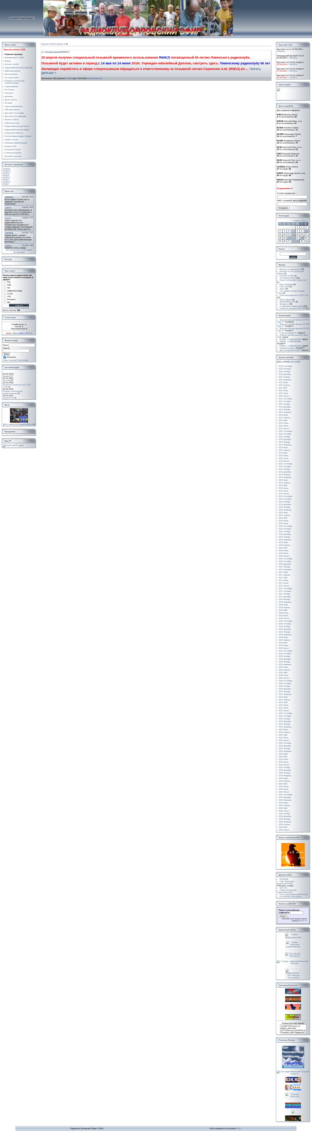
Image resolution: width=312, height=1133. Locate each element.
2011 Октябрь (285, 401)
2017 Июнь (284, 580)
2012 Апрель (284, 418)
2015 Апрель (284, 515)
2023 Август (284, 765)
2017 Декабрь (285, 597)
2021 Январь (284, 691)
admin (8, 333)
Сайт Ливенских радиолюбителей (285, 882)
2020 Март (283, 667)
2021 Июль (284, 708)
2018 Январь (284, 599)
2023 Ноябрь (284, 767)
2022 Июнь (284, 738)
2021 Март (283, 697)
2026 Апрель (284, 824)
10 (306, 231)
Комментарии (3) (95, 78)
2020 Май (283, 672)
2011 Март (283, 382)
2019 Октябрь (285, 653)
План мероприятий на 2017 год (294, 295)
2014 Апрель (284, 483)
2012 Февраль (285, 412)
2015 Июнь (284, 521)
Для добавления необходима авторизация (19, 251)
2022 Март (283, 729)
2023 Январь (284, 748)
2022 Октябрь (285, 743)
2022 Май (283, 735)
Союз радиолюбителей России (293, 894)
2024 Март (283, 778)
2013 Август (284, 461)
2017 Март (283, 572)
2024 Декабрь (285, 797)
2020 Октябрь (285, 683)
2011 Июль (283, 393)
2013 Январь (284, 442)
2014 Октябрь (285, 499)
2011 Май (283, 388)
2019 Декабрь (285, 659)
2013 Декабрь (285, 472)
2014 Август (284, 493)
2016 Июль (284, 553)
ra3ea (14, 333)
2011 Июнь (283, 390)
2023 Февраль (285, 751)
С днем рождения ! (292, 333)
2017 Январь (284, 567)
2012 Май (283, 420)
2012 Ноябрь (284, 437)
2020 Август (284, 678)
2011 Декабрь (285, 407)
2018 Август (284, 618)
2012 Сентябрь (285, 431)
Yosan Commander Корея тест (293, 280)
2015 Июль (284, 523)
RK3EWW (284, 879)
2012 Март (283, 415)
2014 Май (283, 485)
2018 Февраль (285, 602)
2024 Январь (284, 773)
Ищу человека (286, 284)
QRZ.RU (283, 888)
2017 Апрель (284, 575)
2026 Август (284, 830)
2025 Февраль (285, 800)
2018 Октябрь (285, 624)
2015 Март (283, 512)
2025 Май (283, 808)
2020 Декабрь (285, 689)
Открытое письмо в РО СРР (293, 308)
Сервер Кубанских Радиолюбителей (286, 891)
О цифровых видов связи (291, 306)
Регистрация (22, 360)
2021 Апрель (284, 700)
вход (92, 13)
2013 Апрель (284, 450)
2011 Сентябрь (285, 399)
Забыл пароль (9, 360)
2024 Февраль (285, 775)
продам (6, 376)
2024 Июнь (284, 786)
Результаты (8, 308)
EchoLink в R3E (287, 276)
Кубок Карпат (286, 299)
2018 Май (283, 610)
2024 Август (284, 792)
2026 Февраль (285, 822)
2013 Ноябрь (284, 469)
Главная (44, 44)
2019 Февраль (285, 634)
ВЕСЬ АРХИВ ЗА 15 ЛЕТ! (289, 362)
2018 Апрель (284, 607)
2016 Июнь (284, 550)
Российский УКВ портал (290, 896)
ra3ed (20, 333)
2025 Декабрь (285, 816)
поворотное (8, 398)
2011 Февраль (285, 380)
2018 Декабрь (285, 629)
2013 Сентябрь (285, 464)
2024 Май (283, 784)
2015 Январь (284, 507)
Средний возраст (292, 348)
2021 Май (283, 702)
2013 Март (283, 447)
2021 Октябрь (285, 716)
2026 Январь (284, 819)
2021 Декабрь (285, 721)
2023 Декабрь (285, 770)
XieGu (282, 289)
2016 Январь (284, 537)
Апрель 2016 (300, 220)
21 (293, 237)
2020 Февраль (285, 664)
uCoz (238, 1128)
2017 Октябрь (285, 591)
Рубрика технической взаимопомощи (12, 392)
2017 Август (284, 586)
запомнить (11, 357)
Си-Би (10, 294)
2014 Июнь (284, 488)
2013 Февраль (285, 445)
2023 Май (283, 757)
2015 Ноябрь (284, 531)
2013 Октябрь (285, 466)
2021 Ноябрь (284, 719)
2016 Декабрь (285, 564)
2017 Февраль (285, 569)
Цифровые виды (14, 291)
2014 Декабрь (285, 504)
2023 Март (283, 754)
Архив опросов (22, 308)
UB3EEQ (28, 333)
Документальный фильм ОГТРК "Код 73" (293, 321)
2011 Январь (284, 377)
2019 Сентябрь (285, 651)
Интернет (11, 299)
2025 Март (283, 803)
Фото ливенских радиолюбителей (19, 424)
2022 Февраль (285, 727)
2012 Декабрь (285, 439)
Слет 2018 (284, 286)
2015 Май (283, 518)
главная (68, 13)
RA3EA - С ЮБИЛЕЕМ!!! (294, 339)
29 (297, 241)
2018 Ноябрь (284, 626)
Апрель (60, 44)
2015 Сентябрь (285, 526)
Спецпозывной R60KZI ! (57, 52)
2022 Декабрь (285, 746)
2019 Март (283, 637)
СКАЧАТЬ (281, 51)
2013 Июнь (284, 456)
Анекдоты (284, 304)
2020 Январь (284, 662)
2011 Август (284, 396)
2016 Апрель (284, 545)
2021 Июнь (284, 705)
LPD (9, 296)
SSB (9, 285)
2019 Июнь (284, 645)
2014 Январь (284, 474)
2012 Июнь (284, 423)
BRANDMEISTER (287, 302)
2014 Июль (284, 491)
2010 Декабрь (285, 374)
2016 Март (283, 542)
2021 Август (284, 710)
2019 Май (283, 643)
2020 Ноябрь (284, 686)
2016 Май (283, 548)
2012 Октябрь (285, 434)
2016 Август (284, 556)
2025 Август (284, 811)
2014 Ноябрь (284, 502)
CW (8, 282)
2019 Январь (284, 632)
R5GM (69, 78)
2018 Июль (284, 615)
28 (293, 241)
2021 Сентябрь (285, 713)
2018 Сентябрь (285, 621)
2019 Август (284, 648)
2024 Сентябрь (285, 794)
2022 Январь (284, 724)
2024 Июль (284, 789)
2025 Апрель (284, 805)
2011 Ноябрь (284, 404)
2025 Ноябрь (284, 813)
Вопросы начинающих (290, 269)
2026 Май (283, 827)
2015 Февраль (285, 510)
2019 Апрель (284, 640)
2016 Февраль (285, 540)
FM (8, 288)
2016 (52, 44)
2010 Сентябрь (285, 366)
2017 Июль (284, 583)
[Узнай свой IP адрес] (13, 445)
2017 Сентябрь (285, 588)
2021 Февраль (285, 694)
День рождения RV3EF (294, 350)
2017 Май (283, 578)
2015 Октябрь (285, 529)
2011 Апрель (284, 385)
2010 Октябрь (285, 369)
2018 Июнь (284, 613)
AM (8, 302)
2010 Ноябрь (284, 371)
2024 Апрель (284, 781)
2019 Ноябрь (284, 656)
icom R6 (6, 380)
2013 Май (283, 453)
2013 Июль (284, 458)
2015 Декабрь (285, 534)
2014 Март (283, 480)
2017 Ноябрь (284, 594)
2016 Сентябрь (285, 559)
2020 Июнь (284, 675)
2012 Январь (284, 409)
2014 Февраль (285, 477)
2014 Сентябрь (285, 496)
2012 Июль (284, 426)
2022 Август (284, 740)
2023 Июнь (284, 759)
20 (289, 237)
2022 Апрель (284, 732)
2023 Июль (284, 762)
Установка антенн (288, 278)
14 (293, 234)
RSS (90, 8)
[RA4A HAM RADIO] (293, 1090)
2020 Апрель (284, 670)
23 (302, 237)
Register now (81, 13)
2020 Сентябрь (285, 681)
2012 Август (284, 428)
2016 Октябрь (285, 561)
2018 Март (283, 605)
